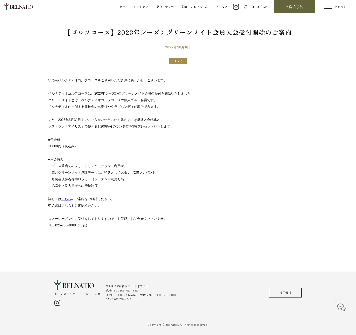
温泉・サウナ (165, 7)
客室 (122, 7)
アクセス (222, 7)
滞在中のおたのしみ (195, 7)
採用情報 (285, 292)
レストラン (141, 7)
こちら (66, 199)
